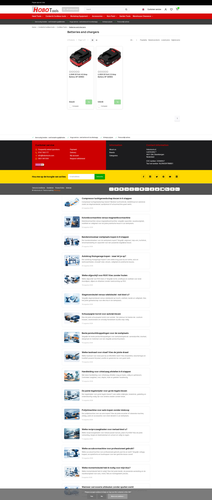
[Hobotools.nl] (45, 9)
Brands (112, 152)
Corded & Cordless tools (56, 16)
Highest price (175, 40)
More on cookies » (117, 496)
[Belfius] (147, 189)
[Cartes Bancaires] (172, 189)
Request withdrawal (77, 158)
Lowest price (165, 40)
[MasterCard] (121, 189)
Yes (91, 496)
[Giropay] (162, 189)
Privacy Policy (59, 188)
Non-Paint (111, 16)
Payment (73, 149)
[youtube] (170, 176)
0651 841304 (43, 158)
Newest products (154, 40)
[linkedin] (176, 176)
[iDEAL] (116, 189)
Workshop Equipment (79, 16)
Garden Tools (125, 16)
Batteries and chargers (77, 27)
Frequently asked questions (49, 149)
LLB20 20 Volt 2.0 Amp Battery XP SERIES (107, 75)
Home (34, 27)
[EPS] (167, 189)
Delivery (73, 152)
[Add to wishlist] (90, 49)
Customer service (154, 9)
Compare (75, 106)
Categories (113, 155)
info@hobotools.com (46, 155)
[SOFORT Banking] (136, 189)
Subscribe (100, 177)
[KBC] (157, 189)
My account (74, 155)
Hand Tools (36, 16)
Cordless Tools (62, 27)
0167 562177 (43, 152)
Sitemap (68, 188)
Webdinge (57, 190)
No (102, 496)
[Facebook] (143, 176)
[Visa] (126, 189)
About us (112, 149)
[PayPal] (177, 189)
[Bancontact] (131, 189)
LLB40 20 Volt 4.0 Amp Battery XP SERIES (78, 75)
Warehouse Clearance (142, 16)
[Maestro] (142, 189)
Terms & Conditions (38, 188)
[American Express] (152, 189)
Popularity (143, 40)
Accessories (97, 16)
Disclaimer (50, 188)
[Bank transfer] (111, 189)
